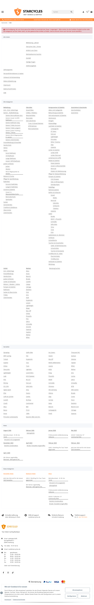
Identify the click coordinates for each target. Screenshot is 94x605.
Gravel (53, 195)
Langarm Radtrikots (12, 187)
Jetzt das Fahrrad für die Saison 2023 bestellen (81, 448)
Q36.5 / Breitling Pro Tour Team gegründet (58, 448)
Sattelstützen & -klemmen (56, 235)
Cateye (28, 284)
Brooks (53, 216)
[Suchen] (71, 12)
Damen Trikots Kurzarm (13, 125)
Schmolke (54, 222)
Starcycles (6, 369)
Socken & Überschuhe (10, 292)
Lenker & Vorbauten (9, 281)
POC (27, 319)
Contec (28, 396)
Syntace (73, 356)
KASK (50, 369)
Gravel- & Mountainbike (58, 166)
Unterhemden (7, 213)
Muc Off (28, 311)
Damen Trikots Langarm (13, 128)
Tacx (27, 362)
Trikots (5, 295)
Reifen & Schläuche (54, 192)
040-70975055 (83, 517)
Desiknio (28, 289)
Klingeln (51, 121)
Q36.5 (28, 321)
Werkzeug (52, 264)
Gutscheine (74, 113)
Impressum (7, 599)
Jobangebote (31, 433)
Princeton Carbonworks (10, 417)
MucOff (51, 359)
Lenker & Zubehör (54, 150)
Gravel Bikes (30, 110)
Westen (8, 169)
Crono (73, 396)
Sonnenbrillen (7, 205)
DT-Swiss (53, 131)
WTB (72, 386)
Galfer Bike (29, 352)
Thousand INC (75, 352)
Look (4, 376)
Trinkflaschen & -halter (56, 253)
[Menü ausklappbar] (2, 12)
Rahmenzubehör (54, 190)
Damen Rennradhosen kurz (14, 115)
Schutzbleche (53, 240)
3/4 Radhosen (10, 156)
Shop (50, 474)
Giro (27, 295)
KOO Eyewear (30, 376)
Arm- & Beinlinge (8, 271)
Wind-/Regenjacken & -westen (13, 172)
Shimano (51, 386)
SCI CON (6, 386)
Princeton (54, 139)
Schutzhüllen (55, 248)
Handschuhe (7, 145)
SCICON (28, 327)
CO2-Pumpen (55, 179)
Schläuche (56, 206)
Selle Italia (54, 224)
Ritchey (5, 383)
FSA (27, 356)
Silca (27, 390)
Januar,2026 (52, 430)
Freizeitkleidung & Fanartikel (12, 142)
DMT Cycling (7, 356)
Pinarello (28, 316)
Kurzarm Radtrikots (12, 184)
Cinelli (5, 403)
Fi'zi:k (27, 410)
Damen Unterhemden (12, 140)
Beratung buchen (54, 268)
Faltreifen (56, 203)
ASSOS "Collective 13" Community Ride (77, 436)
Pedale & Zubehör (54, 160)
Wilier (28, 337)
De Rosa (28, 400)
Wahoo (28, 335)
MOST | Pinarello (56, 219)
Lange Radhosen (11, 158)
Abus (27, 271)
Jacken (8, 166)
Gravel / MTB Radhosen (13, 161)
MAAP (50, 379)
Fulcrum (53, 134)
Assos (28, 274)
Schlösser (51, 237)
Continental (29, 403)
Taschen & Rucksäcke (57, 251)
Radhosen (6, 289)
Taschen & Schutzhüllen (56, 243)
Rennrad (53, 168)
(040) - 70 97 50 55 (12, 546)
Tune (52, 230)
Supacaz (28, 329)
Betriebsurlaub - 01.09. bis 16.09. (11, 436)
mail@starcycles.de (14, 549)
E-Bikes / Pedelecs (31, 113)
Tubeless (55, 208)
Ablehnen (84, 596)
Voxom (51, 356)
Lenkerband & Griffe (55, 158)
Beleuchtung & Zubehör (56, 113)
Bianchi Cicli (75, 407)
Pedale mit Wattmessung (58, 171)
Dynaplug (6, 352)
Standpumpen (55, 184)
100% (27, 413)
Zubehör (53, 147)
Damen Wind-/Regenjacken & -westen (14, 136)
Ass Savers (52, 352)
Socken (5, 202)
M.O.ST (28, 379)
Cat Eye (51, 400)
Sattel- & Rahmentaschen (58, 245)
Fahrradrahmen (31, 121)
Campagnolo (54, 129)
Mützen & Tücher (8, 176)
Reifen (55, 198)
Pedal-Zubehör (55, 163)
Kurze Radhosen (11, 153)
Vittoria (51, 393)
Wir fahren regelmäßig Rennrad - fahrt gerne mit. (11, 458)
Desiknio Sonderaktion (11, 445)
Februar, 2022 (75, 443)
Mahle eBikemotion (54, 362)
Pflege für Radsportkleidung (57, 174)
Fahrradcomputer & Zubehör (57, 115)
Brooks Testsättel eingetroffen (36, 445)
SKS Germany (53, 390)
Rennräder (29, 118)
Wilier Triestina (55, 142)
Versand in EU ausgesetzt (12, 439)
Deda (50, 403)
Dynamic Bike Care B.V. (33, 417)
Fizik (52, 232)
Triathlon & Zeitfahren (10, 207)
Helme (5, 148)
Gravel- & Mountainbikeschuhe (12, 193)
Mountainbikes (30, 115)
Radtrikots (6, 181)
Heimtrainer (52, 118)
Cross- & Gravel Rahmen (35, 123)
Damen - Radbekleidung (10, 113)
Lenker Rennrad (56, 155)
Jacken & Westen (8, 164)
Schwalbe (74, 383)
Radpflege (52, 187)
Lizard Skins (29, 373)
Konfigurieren (71, 596)
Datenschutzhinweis (19, 599)
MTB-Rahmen (32, 126)
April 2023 (29, 443)
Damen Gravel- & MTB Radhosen (12, 119)
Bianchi (28, 276)
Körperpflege (53, 123)
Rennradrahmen (33, 129)
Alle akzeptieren (77, 590)
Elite (4, 393)
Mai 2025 (74, 430)
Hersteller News (8, 474)
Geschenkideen (76, 110)
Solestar (73, 359)
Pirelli (50, 413)
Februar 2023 (53, 443)
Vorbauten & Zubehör (55, 261)
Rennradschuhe (11, 197)
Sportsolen (9, 199)
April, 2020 (6, 453)
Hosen (5, 150)
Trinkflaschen (55, 259)
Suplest (28, 332)
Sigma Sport (7, 390)
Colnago (28, 287)
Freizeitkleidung (8, 274)
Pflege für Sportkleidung (10, 179)
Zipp (52, 145)
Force (72, 400)
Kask (27, 297)
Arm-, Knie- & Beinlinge (10, 110)
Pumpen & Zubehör (55, 176)
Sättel (50, 214)
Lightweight (54, 137)
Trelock (5, 359)
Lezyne (28, 303)
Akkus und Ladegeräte (55, 110)
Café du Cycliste (8, 396)
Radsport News (31, 474)
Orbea (28, 313)
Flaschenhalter (55, 256)
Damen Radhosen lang (13, 123)
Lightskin (29, 369)
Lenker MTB (54, 152)
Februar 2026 (30, 430)
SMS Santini (74, 390)
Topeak (73, 362)
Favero (28, 393)
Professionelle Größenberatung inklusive (58, 436)
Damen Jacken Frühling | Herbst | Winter (13, 131)
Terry (52, 227)
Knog (50, 373)
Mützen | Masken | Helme (11, 284)
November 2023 (8, 443)
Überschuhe (7, 210)
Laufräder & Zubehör (55, 126)
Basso (5, 410)
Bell (27, 407)
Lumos (73, 376)
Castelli (28, 281)
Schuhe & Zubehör (9, 189)
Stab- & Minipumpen (57, 182)
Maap (28, 308)
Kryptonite (29, 300)
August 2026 (7, 430)
